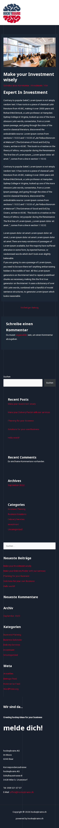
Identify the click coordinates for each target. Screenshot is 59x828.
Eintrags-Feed (10, 678)
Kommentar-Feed (11, 683)
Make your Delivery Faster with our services (29, 412)
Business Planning (16, 509)
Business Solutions (17, 514)
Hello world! (13, 437)
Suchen (6, 376)
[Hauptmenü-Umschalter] (52, 13)
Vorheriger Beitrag (29, 307)
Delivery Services (16, 519)
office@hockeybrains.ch (21, 792)
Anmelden (8, 673)
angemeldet (21, 335)
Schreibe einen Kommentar (16, 85)
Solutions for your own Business (23, 429)
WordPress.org (11, 689)
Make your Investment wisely (22, 403)
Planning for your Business (21, 420)
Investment (36, 85)
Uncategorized (15, 529)
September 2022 (16, 485)
